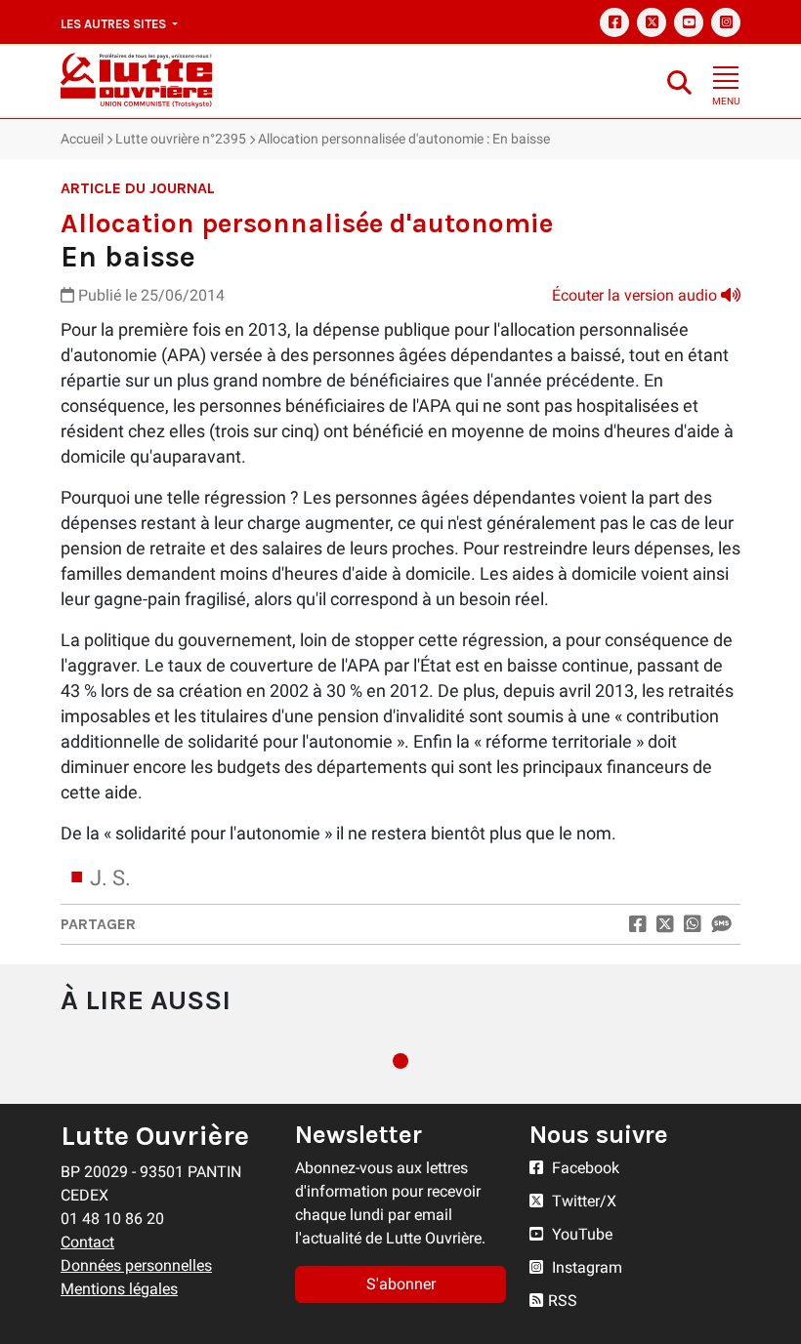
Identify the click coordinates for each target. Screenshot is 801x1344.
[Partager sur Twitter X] (665, 924)
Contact (87, 1242)
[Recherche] (679, 81)
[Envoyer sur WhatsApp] (692, 924)
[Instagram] (725, 22)
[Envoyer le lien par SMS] (721, 924)
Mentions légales (119, 1289)
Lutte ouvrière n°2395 (180, 138)
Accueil (82, 138)
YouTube (580, 1234)
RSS (562, 1300)
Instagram (585, 1267)
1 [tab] (400, 1061)
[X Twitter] (651, 22)
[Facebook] (614, 22)
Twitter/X (582, 1201)
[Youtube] (688, 22)
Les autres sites (115, 24)
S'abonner (401, 1284)
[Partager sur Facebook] (638, 924)
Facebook (583, 1168)
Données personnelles (136, 1265)
